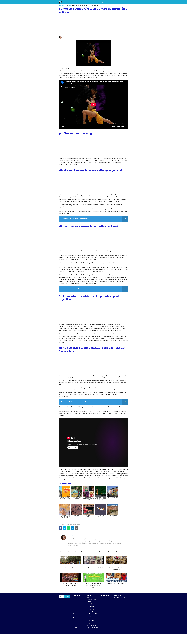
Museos (75, 618)
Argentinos (104, 2)
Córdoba (75, 610)
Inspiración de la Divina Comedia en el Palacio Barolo (92, 620)
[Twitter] (64, 528)
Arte (97, 2)
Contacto (125, 2)
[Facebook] (60, 528)
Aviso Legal (103, 600)
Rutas (74, 625)
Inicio (77, 2)
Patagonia (75, 623)
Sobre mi (117, 2)
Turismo (91, 2)
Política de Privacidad (106, 598)
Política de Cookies (105, 602)
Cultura (75, 612)
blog (74, 606)
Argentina (84, 2)
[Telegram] (72, 528)
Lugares (75, 616)
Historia (75, 614)
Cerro (74, 608)
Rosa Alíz (65, 36)
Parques (75, 621)
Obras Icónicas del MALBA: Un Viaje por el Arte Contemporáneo (92, 606)
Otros (111, 2)
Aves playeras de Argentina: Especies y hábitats (73, 551)
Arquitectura (76, 602)
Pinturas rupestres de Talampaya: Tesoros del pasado (112, 551)
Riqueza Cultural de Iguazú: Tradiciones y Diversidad (92, 613)
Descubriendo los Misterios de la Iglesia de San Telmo (92, 627)
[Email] (76, 528)
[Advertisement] (93, 25)
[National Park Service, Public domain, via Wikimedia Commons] (120, 597)
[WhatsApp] (68, 528)
